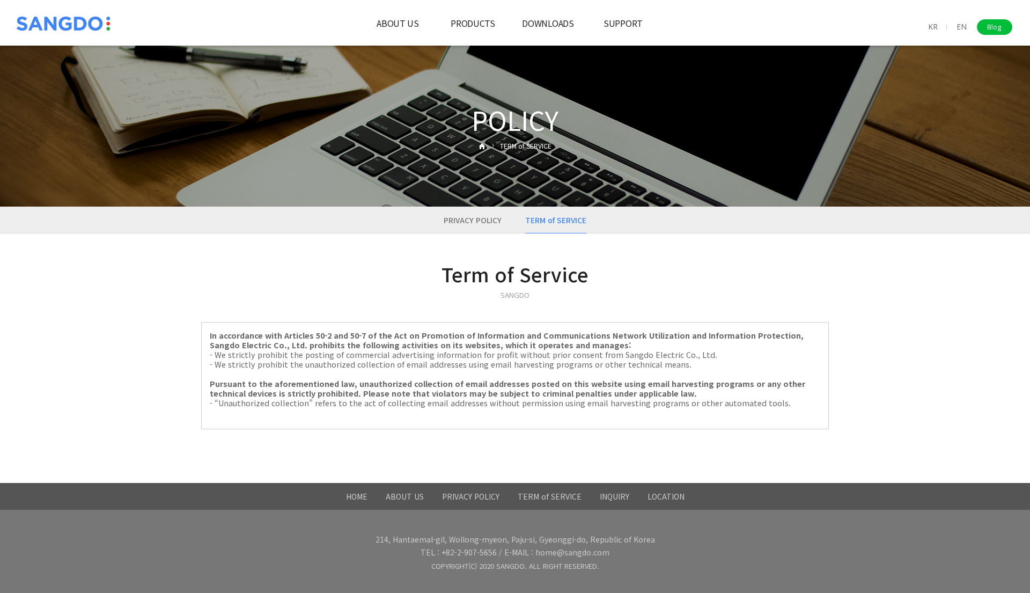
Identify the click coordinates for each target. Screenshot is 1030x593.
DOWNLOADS (547, 23)
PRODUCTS (473, 23)
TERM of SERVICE (550, 496)
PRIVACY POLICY (473, 220)
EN (962, 26)
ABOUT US (397, 23)
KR (933, 26)
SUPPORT (623, 23)
